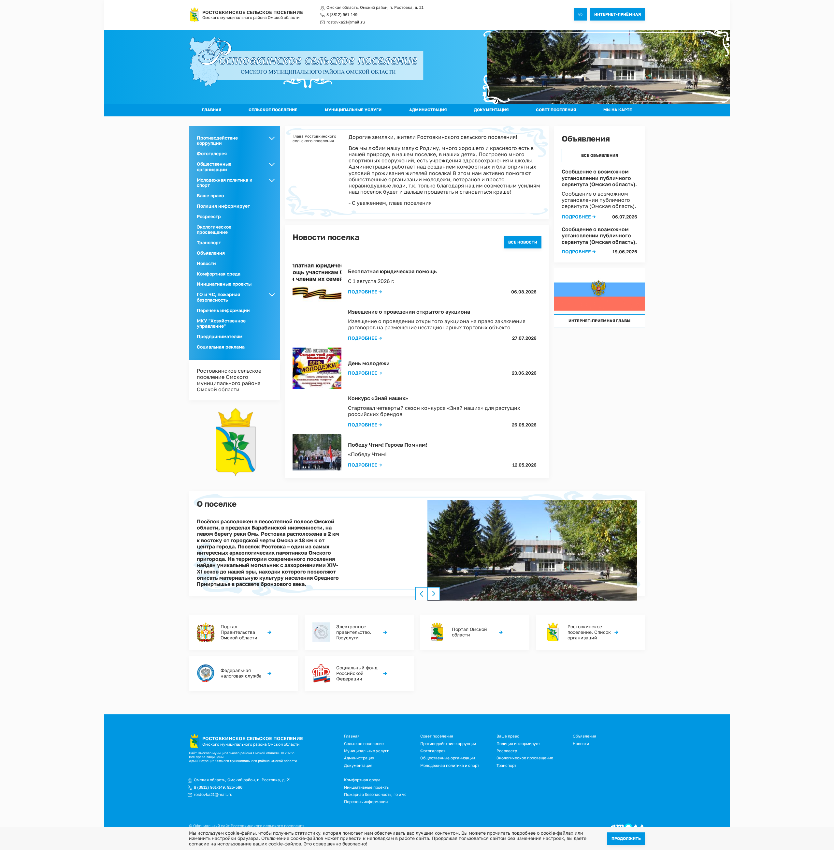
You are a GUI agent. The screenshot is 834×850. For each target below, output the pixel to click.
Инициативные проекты (224, 284)
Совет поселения (556, 109)
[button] (532, 550)
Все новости (522, 242)
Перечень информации (223, 310)
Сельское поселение (273, 109)
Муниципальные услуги (353, 109)
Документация (491, 109)
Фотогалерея (212, 153)
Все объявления (599, 155)
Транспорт (209, 242)
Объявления (211, 253)
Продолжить (626, 838)
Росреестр (209, 216)
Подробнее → (365, 291)
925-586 (234, 787)
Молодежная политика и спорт (449, 765)
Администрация (428, 109)
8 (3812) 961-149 (341, 14)
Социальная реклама (221, 347)
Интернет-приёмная (617, 14)
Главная (211, 109)
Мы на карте (617, 109)
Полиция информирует (223, 206)
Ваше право (210, 195)
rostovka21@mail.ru (345, 22)
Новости (206, 263)
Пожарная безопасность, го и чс (375, 794)
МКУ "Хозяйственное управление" (221, 323)
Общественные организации (447, 757)
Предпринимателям (219, 336)
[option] (532, 550)
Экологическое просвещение (214, 229)
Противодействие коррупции (448, 743)
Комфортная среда (218, 273)
